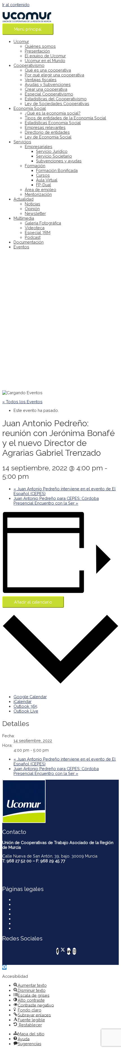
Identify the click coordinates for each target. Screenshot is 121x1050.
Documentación (29, 242)
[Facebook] (57, 951)
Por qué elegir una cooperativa (54, 74)
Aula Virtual (46, 180)
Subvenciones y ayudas (59, 160)
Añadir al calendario (33, 602)
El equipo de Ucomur (45, 55)
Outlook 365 (25, 706)
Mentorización (38, 194)
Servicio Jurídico (52, 151)
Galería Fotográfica (43, 223)
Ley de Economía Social (48, 137)
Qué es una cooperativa (48, 70)
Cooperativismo (29, 65)
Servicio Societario (54, 156)
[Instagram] (74, 951)
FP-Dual (43, 184)
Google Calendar (30, 696)
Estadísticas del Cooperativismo (56, 98)
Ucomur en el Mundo (45, 60)
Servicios (22, 141)
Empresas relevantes (45, 127)
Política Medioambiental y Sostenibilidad (52, 918)
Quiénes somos (40, 46)
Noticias (32, 203)
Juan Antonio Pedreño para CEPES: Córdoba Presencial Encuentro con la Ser (56, 500)
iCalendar (23, 701)
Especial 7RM (37, 232)
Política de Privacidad (34, 909)
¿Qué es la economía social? (52, 113)
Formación (35, 165)
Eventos (21, 246)
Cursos (43, 175)
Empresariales (38, 146)
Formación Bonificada (57, 170)
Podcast (33, 237)
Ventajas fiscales (41, 79)
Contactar (23, 899)
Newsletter (35, 213)
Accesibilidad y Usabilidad (39, 923)
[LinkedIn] (69, 951)
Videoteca (34, 227)
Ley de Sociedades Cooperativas (57, 103)
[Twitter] (63, 951)
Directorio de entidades (47, 132)
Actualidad (23, 199)
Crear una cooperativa (46, 89)
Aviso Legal (25, 904)
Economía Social (30, 108)
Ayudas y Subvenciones (48, 84)
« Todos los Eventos (22, 401)
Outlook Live (26, 711)
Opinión (32, 208)
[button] (4, 967)
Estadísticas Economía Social (53, 122)
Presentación (37, 51)
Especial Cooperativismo (49, 94)
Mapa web (23, 928)
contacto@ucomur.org (23, 869)
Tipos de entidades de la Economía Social (65, 117)
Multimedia (24, 218)
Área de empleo (40, 189)
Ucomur (21, 41)
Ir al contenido (16, 4)
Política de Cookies (32, 913)
